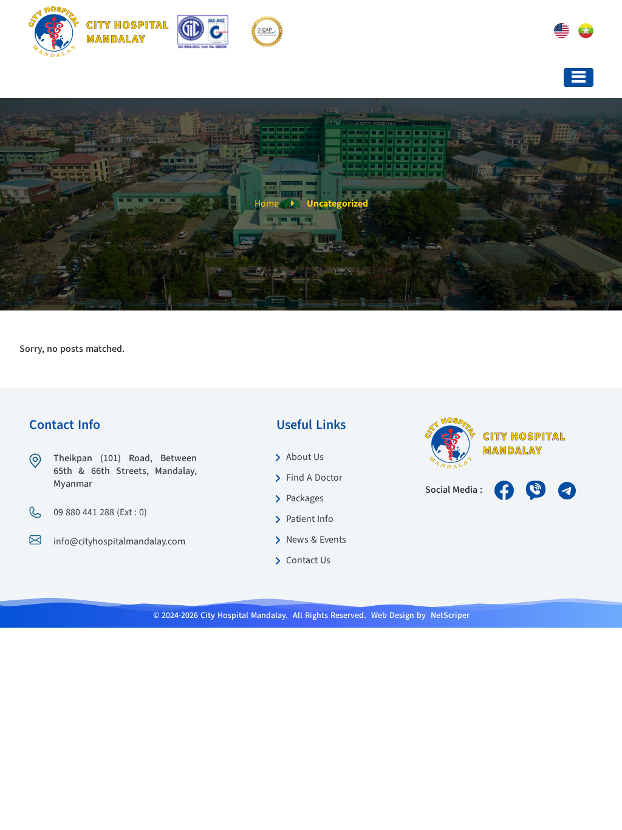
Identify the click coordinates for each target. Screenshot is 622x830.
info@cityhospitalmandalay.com (119, 542)
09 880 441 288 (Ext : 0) (100, 513)
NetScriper (450, 615)
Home (267, 204)
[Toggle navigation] (578, 77)
